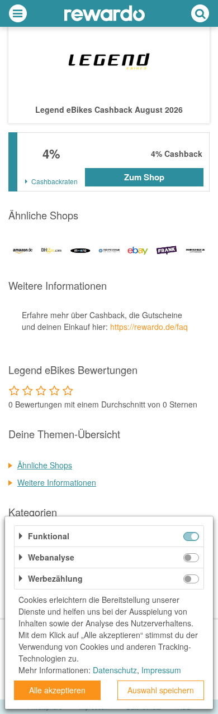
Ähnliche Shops (44, 465)
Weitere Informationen (56, 482)
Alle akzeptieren (57, 690)
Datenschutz (115, 669)
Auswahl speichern (160, 690)
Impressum (161, 669)
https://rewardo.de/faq (149, 326)
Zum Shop (144, 177)
